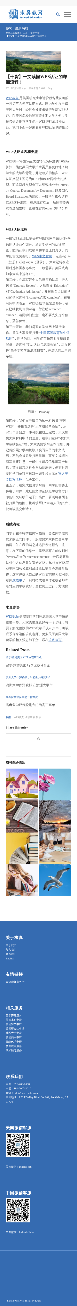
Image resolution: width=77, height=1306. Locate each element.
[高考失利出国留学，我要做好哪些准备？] (55, 784)
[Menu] (65, 14)
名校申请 (30, 717)
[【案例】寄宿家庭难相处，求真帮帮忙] (22, 784)
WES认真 (19, 717)
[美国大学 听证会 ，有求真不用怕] (22, 816)
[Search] (56, 14)
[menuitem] (56, 14)
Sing (50, 88)
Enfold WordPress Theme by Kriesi (24, 1300)
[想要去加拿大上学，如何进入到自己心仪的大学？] (55, 816)
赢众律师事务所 (15, 981)
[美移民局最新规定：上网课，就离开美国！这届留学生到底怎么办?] (55, 880)
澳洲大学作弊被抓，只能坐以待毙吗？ (28, 677)
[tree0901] (33, 61)
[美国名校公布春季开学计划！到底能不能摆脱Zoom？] (22, 848)
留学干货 (33, 88)
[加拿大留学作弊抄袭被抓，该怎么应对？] (55, 848)
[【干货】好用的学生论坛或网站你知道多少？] (22, 880)
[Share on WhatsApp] (38, 739)
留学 (38, 717)
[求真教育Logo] (32, 14)
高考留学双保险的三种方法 (22, 697)
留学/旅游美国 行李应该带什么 (24, 657)
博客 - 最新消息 (17, 28)
